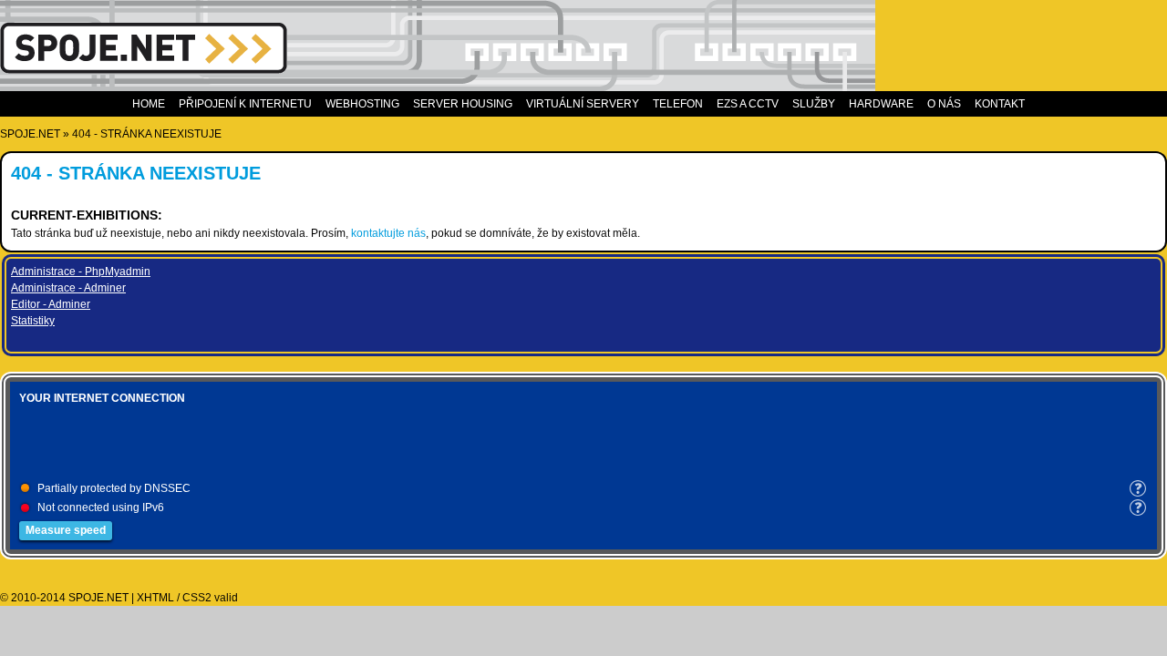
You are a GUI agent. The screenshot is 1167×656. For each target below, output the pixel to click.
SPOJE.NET (30, 134)
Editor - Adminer (50, 304)
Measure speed (66, 530)
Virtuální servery (582, 103)
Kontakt (1000, 103)
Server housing (462, 103)
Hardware (881, 103)
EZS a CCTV (748, 103)
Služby (813, 103)
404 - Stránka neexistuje (147, 134)
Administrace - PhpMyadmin (80, 271)
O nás (944, 103)
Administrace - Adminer (68, 288)
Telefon (678, 103)
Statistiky (33, 320)
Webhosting (362, 103)
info (1138, 488)
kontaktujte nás (388, 233)
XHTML (155, 597)
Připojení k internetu (245, 103)
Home (148, 103)
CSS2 (197, 597)
